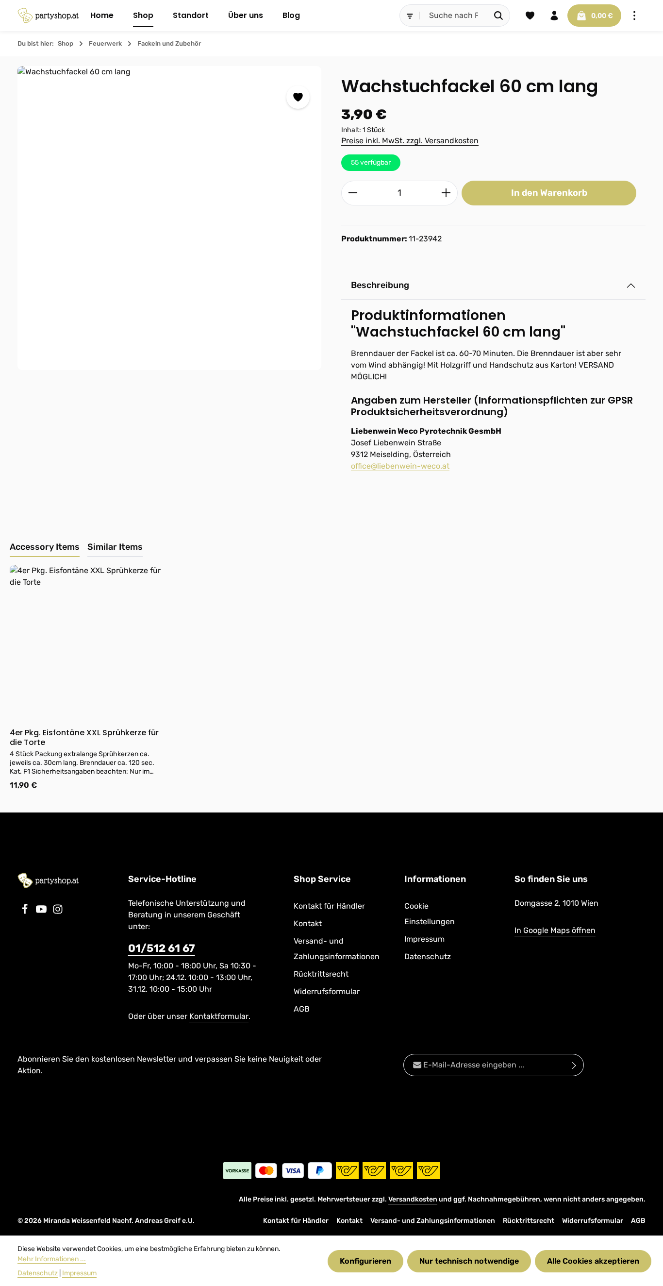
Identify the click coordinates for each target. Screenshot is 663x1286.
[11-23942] (169, 218)
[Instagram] (57, 911)
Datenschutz (427, 956)
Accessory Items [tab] (45, 546)
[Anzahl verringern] (352, 193)
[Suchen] (498, 15)
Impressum (424, 939)
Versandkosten (412, 1199)
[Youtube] (42, 911)
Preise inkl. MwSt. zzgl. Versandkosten (410, 140)
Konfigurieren (365, 1261)
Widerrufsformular (327, 991)
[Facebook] (25, 911)
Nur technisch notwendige (469, 1261)
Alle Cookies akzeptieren (593, 1261)
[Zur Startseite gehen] (48, 15)
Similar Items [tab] (115, 546)
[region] (170, 218)
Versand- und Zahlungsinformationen (337, 948)
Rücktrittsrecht (321, 974)
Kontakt (308, 923)
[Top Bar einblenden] (634, 15)
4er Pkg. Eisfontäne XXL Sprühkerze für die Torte (84, 737)
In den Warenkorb (549, 192)
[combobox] (453, 15)
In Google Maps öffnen (555, 930)
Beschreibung (380, 285)
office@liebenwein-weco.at (400, 466)
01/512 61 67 (161, 948)
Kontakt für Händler (329, 906)
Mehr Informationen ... (51, 1259)
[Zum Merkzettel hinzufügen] (298, 97)
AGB (302, 1009)
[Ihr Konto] (554, 15)
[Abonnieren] (574, 1065)
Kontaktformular (219, 1016)
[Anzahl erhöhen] (446, 193)
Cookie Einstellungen (429, 913)
